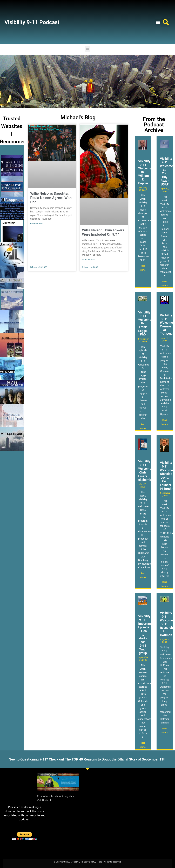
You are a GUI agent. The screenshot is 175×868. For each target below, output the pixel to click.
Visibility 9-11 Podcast (31, 22)
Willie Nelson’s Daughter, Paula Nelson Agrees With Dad (51, 197)
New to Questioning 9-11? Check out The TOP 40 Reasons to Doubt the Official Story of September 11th (87, 759)
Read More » (36, 224)
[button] (158, 22)
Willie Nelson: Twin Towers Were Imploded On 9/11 (103, 232)
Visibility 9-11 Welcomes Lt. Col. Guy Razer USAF (167, 171)
